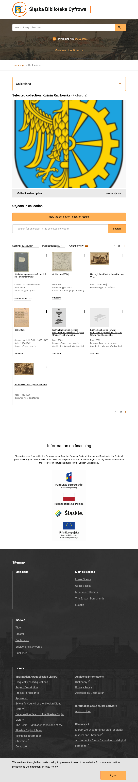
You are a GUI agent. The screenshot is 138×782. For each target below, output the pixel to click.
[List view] (86, 246)
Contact (20, 746)
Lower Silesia (83, 579)
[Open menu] (122, 9)
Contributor (22, 640)
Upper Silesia (83, 585)
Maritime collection (86, 592)
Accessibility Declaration (89, 692)
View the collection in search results (69, 216)
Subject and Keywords (28, 646)
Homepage (19, 65)
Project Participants (27, 692)
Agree (113, 775)
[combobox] (63, 27)
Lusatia (79, 605)
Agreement (21, 698)
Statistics (21, 741)
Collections (23, 84)
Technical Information (28, 735)
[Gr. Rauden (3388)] (62, 262)
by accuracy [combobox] (27, 246)
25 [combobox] (58, 246)
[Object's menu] (46, 256)
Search (117, 228)
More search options (67, 50)
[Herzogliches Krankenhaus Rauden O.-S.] (99, 262)
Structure (56, 298)
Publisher (21, 653)
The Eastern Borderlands (89, 598)
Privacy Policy (83, 687)
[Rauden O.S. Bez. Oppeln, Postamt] (24, 372)
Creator (19, 634)
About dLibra (83, 711)
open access (81, 39)
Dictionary (81, 682)
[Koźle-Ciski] (24, 317)
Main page (21, 571)
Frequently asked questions (31, 682)
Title (18, 627)
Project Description (26, 687)
